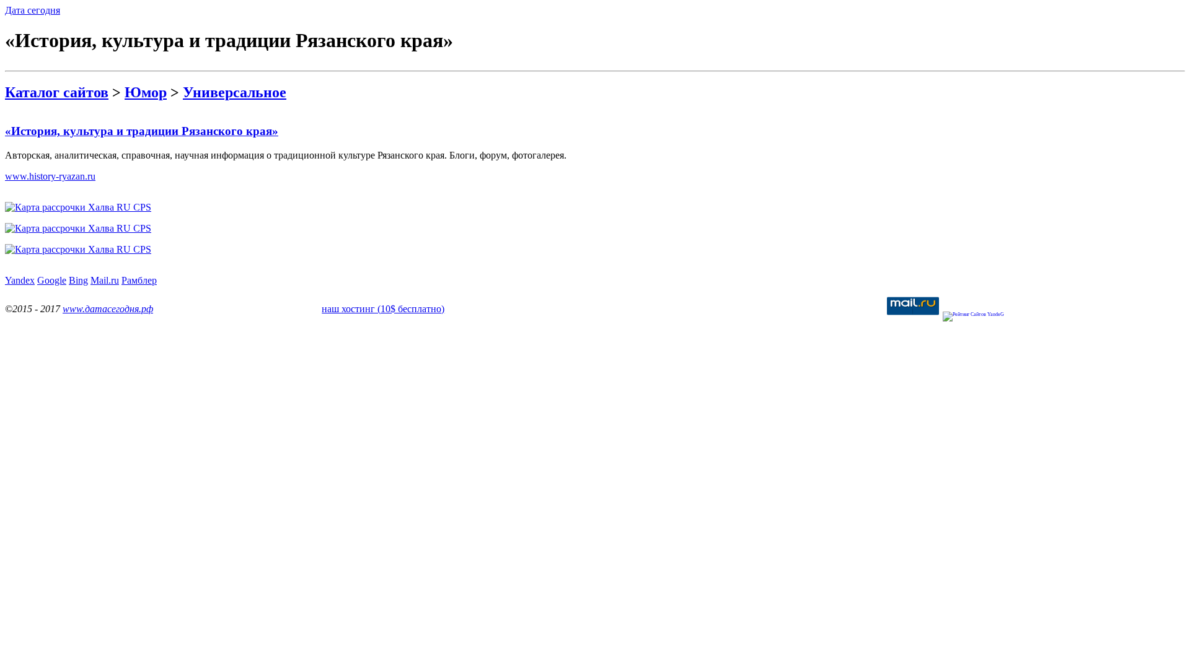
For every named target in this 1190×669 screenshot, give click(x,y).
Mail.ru (104, 280)
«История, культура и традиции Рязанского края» (141, 131)
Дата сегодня (32, 10)
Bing (78, 280)
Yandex (20, 280)
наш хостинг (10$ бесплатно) (383, 309)
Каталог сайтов (56, 92)
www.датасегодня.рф (108, 309)
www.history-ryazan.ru (50, 176)
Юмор (146, 92)
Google (51, 280)
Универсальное (234, 92)
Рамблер (139, 280)
